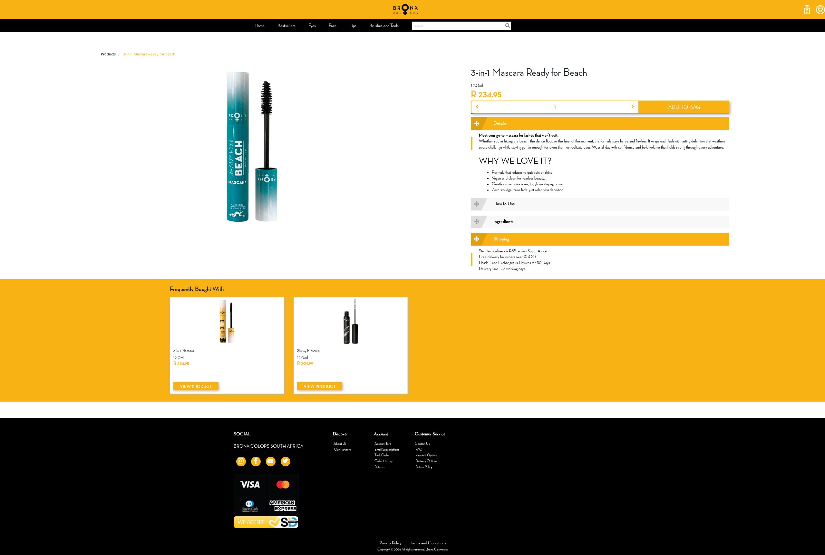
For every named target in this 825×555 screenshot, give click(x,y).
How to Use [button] (504, 204)
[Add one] (633, 107)
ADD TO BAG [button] (684, 107)
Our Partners (342, 450)
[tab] (600, 123)
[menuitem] (260, 26)
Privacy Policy (390, 542)
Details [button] (499, 123)
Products (108, 54)
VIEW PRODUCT (196, 387)
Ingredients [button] (503, 221)
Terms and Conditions (428, 542)
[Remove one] (476, 107)
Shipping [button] (501, 239)
